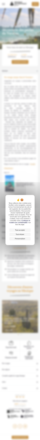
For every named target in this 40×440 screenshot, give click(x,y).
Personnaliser (20, 239)
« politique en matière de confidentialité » (19, 221)
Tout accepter (20, 230)
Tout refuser (20, 234)
